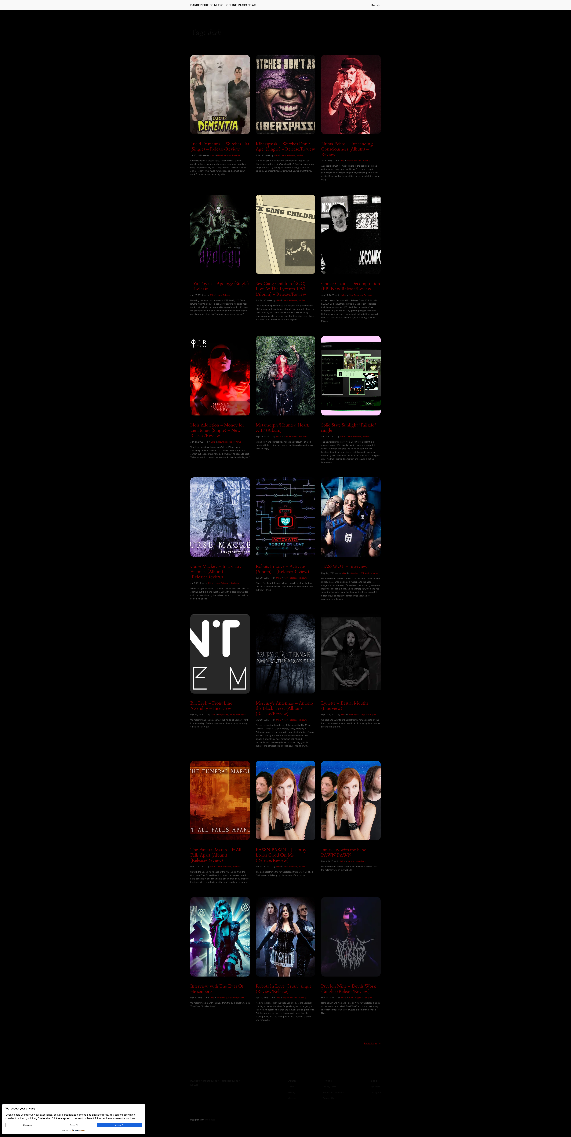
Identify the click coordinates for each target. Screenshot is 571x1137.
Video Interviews (237, 714)
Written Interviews (369, 573)
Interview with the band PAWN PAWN (343, 852)
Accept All (119, 1125)
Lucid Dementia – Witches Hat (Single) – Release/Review (219, 146)
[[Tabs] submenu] (380, 5)
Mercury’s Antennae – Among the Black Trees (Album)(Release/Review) (284, 709)
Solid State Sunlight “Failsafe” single (348, 428)
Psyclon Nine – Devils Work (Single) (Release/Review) (348, 989)
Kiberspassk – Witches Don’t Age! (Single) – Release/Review (285, 146)
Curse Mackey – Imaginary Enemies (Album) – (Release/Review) (216, 572)
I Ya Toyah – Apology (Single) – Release (219, 286)
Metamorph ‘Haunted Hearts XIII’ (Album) (283, 428)
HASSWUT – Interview (344, 566)
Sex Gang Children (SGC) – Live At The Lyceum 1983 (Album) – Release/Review (282, 289)
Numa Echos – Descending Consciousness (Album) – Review (347, 149)
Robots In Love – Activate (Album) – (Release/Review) (282, 569)
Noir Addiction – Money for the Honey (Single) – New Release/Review (217, 431)
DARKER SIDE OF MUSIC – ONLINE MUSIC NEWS (223, 5)
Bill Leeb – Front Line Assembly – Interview (211, 706)
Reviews (236, 155)
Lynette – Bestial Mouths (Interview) (344, 706)
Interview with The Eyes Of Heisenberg (216, 989)
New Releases (224, 155)
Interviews (354, 573)
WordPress (210, 1119)
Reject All (74, 1125)
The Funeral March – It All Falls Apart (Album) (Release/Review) (215, 855)
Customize (27, 1125)
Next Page (372, 1043)
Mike (212, 155)
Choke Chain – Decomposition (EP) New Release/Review (350, 286)
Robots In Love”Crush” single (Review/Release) (284, 989)
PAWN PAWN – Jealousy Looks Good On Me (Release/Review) (281, 855)
